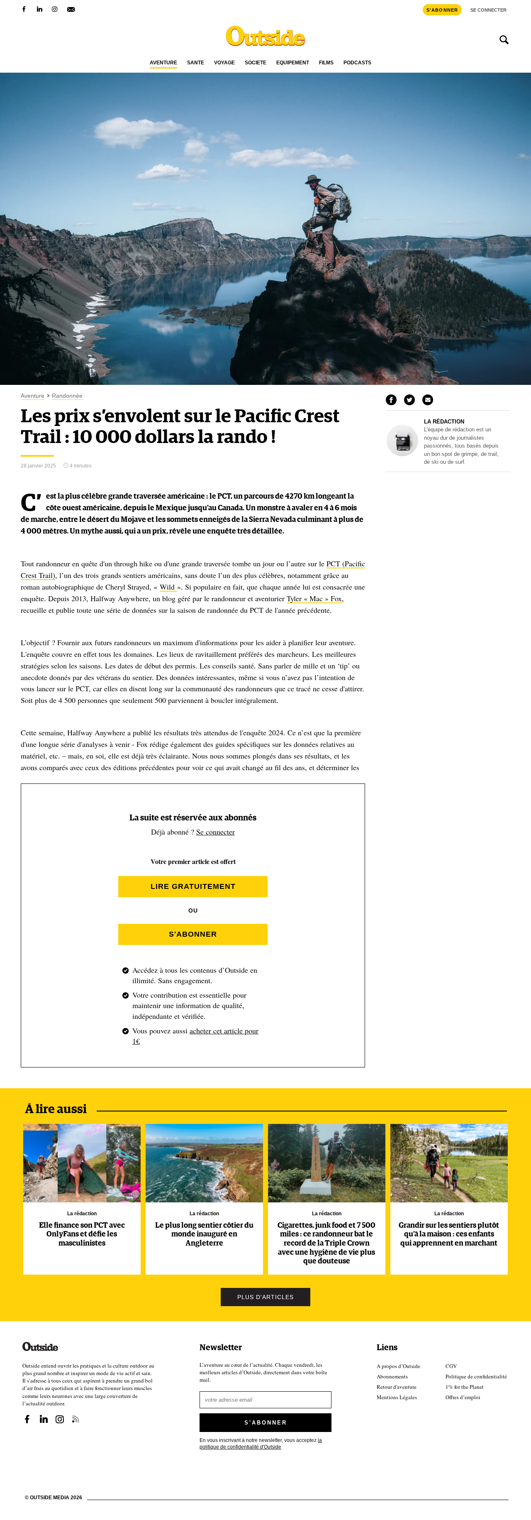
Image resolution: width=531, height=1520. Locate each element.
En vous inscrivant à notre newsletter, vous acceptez (261, 1443)
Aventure (163, 63)
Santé (195, 63)
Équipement (292, 63)
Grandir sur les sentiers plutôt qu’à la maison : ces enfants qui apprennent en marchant (449, 1234)
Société (255, 63)
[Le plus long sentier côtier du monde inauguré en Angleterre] (204, 1163)
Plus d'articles (265, 1297)
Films (326, 63)
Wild (168, 587)
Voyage (224, 63)
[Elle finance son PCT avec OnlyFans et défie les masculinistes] (82, 1163)
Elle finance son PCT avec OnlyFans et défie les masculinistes (82, 1234)
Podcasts (357, 63)
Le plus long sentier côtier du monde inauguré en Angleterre (204, 1234)
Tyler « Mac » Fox (314, 598)
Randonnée (67, 396)
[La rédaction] (402, 454)
